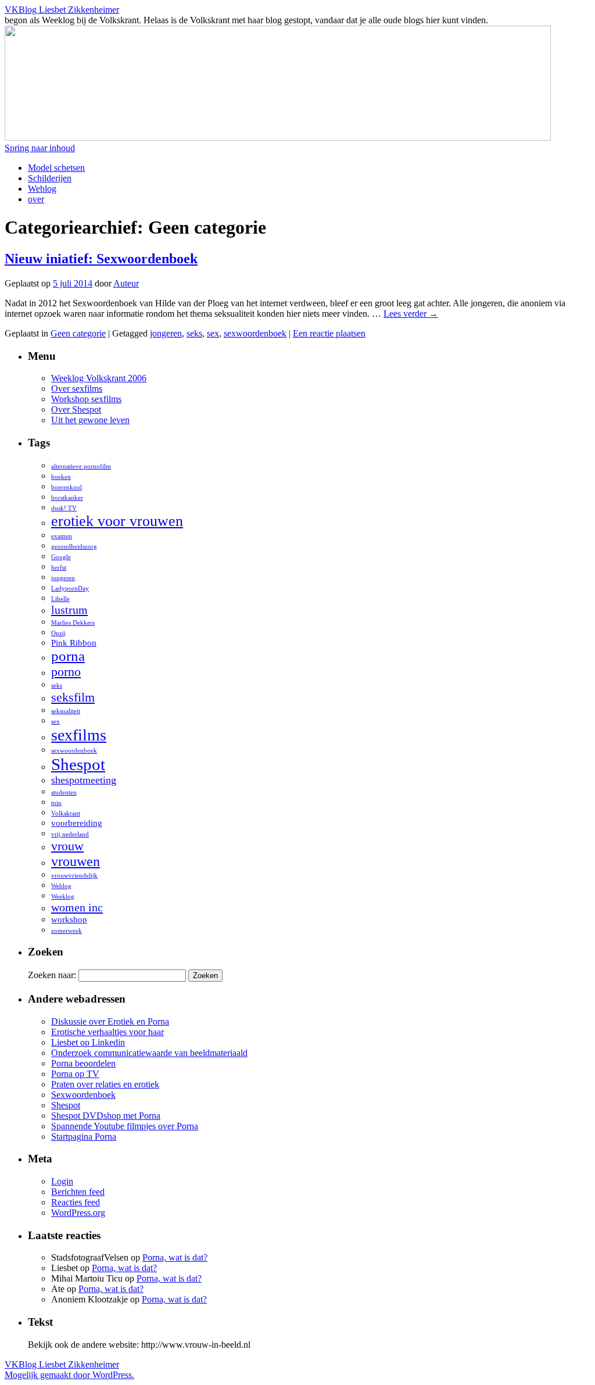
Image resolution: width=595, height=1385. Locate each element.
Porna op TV (75, 1074)
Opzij (58, 633)
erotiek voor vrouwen (117, 521)
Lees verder (410, 313)
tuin (56, 803)
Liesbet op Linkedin (88, 1042)
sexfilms (78, 735)
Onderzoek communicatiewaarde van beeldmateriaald (149, 1053)
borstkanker (67, 498)
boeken (61, 477)
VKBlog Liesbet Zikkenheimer (62, 10)
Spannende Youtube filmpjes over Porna (124, 1126)
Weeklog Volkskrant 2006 (98, 378)
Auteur (126, 283)
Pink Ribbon (73, 642)
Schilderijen (49, 178)
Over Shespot (76, 409)
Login (62, 1181)
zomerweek (66, 931)
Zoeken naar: (52, 975)
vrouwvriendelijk (74, 875)
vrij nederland (70, 834)
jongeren (166, 333)
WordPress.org (78, 1213)
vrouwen (75, 861)
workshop (69, 919)
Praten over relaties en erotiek (105, 1084)
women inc (77, 907)
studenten (64, 792)
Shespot (78, 764)
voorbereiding (76, 823)
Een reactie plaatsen (329, 333)
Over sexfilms (76, 388)
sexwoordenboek (255, 333)
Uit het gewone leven (90, 420)
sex (213, 333)
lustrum (69, 609)
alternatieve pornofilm (81, 466)
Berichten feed (78, 1192)
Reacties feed (75, 1202)
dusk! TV (64, 508)
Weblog (42, 189)
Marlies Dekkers (73, 623)
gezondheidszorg (74, 546)
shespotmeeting (83, 780)
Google (61, 557)
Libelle (60, 599)
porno (66, 671)
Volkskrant (65, 813)
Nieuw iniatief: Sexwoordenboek (101, 258)
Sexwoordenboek (83, 1095)
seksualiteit (65, 711)
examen (61, 536)
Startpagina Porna (83, 1136)
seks (194, 333)
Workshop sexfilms (86, 399)
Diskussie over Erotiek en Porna (110, 1021)
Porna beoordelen (83, 1063)
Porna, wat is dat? (174, 1257)
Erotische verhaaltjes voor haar (107, 1032)
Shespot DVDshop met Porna (105, 1116)
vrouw (67, 846)
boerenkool (66, 487)
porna (68, 656)
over (36, 199)
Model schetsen (56, 168)
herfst (58, 567)
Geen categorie (78, 333)
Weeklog (62, 896)
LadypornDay (70, 588)
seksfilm (73, 697)
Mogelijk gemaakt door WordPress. (69, 1375)
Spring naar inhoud (40, 148)
